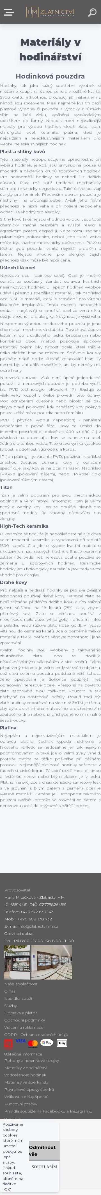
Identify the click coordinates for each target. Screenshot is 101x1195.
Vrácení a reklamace (23, 1027)
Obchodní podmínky (24, 1020)
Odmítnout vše (42, 1151)
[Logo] (50, 12)
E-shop (10, 12)
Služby (10, 1005)
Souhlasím (44, 1167)
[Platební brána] (8, 1044)
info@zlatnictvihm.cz (38, 926)
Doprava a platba (21, 1012)
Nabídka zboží (18, 998)
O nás (9, 991)
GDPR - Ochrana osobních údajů (36, 1034)
